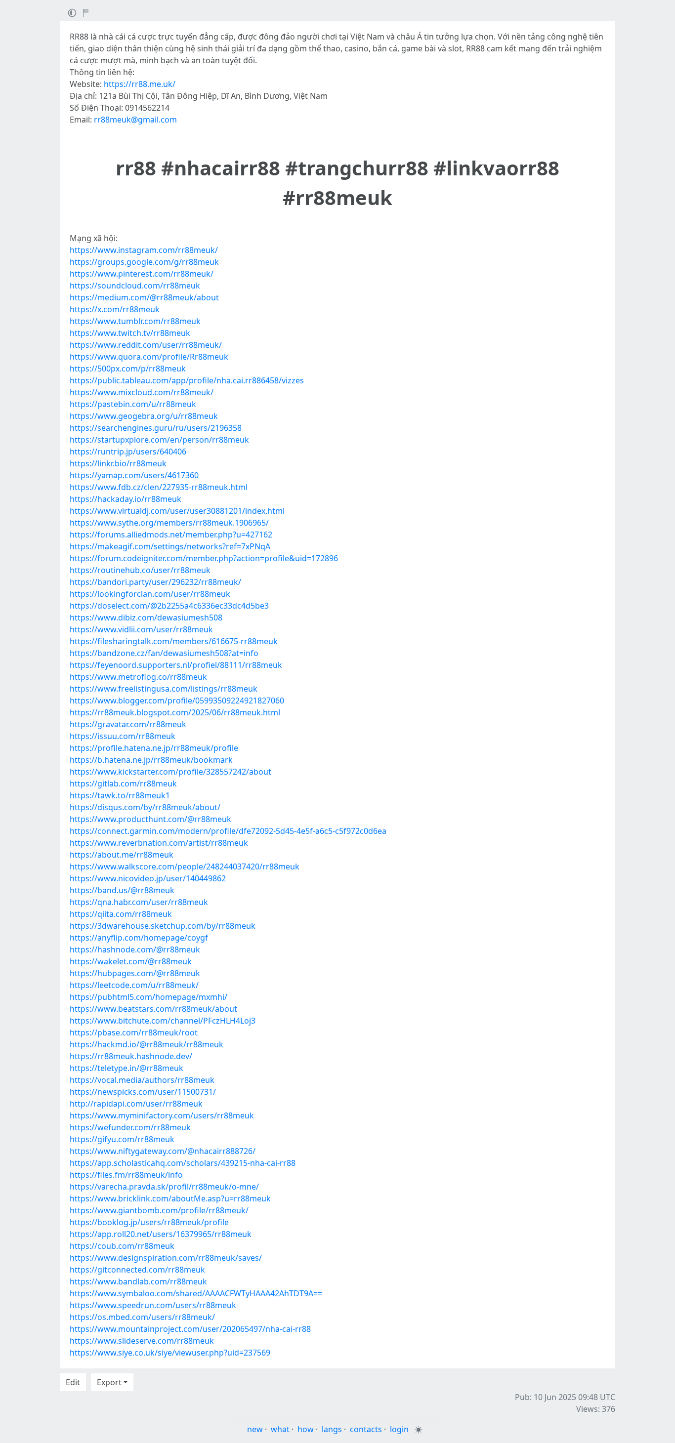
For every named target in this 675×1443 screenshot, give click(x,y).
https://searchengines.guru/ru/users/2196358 (156, 427)
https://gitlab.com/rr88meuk (123, 783)
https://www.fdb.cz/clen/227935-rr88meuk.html (159, 487)
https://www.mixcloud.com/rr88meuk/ (141, 392)
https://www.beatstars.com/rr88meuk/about (153, 1008)
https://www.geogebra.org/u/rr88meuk (144, 416)
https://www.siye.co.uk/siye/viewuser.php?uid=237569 (170, 1352)
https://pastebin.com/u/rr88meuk (133, 404)
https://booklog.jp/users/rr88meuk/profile (149, 1222)
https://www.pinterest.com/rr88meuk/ (141, 273)
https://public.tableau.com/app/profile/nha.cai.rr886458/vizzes (187, 380)
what (280, 1429)
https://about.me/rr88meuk (121, 854)
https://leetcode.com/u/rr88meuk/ (134, 985)
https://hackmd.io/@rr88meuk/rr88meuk (146, 1044)
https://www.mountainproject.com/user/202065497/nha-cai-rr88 (190, 1328)
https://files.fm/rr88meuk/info (126, 1174)
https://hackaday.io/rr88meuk (125, 499)
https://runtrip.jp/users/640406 (128, 451)
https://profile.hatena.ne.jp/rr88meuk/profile (154, 747)
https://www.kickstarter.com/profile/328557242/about (170, 771)
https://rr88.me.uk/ (139, 84)
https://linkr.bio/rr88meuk (118, 463)
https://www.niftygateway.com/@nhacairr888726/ (162, 1151)
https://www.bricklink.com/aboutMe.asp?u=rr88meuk (170, 1198)
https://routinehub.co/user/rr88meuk (140, 570)
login (399, 1429)
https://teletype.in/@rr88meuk (126, 1068)
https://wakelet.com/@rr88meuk (131, 961)
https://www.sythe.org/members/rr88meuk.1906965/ (169, 522)
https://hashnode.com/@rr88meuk (135, 949)
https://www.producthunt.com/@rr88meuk (150, 819)
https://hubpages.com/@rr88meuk (135, 973)
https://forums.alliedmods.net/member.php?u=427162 (171, 534)
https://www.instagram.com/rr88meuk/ (144, 250)
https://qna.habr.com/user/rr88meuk (139, 902)
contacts (366, 1429)
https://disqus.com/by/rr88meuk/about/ (145, 807)
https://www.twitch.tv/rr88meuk (130, 333)
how (305, 1429)
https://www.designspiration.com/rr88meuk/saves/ (166, 1257)
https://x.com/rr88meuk (115, 309)
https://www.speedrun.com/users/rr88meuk (153, 1305)
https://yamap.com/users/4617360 (134, 475)
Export (109, 1382)
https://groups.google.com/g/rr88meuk (144, 261)
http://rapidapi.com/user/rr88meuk (136, 1103)
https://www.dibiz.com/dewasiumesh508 (146, 617)
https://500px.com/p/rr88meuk (128, 368)
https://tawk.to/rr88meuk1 (120, 795)
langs (332, 1429)
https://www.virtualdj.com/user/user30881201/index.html (177, 510)
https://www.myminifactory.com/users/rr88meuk (162, 1115)
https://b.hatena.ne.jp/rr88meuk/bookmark (151, 759)
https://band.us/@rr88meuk (122, 890)
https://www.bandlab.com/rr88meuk (138, 1281)
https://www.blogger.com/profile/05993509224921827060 (177, 700)
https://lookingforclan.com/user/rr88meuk (150, 593)
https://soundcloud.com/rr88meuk (135, 285)
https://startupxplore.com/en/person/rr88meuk (159, 439)
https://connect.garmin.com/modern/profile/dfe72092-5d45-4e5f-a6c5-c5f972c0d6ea (228, 830)
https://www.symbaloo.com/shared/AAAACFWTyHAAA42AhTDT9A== (196, 1293)
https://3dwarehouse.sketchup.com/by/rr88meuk (162, 925)
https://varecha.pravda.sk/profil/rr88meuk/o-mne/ (164, 1186)
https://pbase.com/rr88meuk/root (134, 1032)
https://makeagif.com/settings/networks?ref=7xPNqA (170, 546)
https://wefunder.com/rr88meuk (130, 1127)
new (255, 1429)
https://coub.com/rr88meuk (122, 1245)
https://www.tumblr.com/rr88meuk (135, 321)
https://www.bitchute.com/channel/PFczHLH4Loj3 (162, 1020)
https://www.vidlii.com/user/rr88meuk (141, 629)
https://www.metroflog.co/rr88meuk (138, 676)
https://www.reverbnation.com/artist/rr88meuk (159, 842)
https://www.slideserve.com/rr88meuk (142, 1340)
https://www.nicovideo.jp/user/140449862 (148, 878)
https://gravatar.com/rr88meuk (128, 724)
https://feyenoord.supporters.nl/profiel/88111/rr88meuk (176, 665)
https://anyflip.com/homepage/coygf (139, 937)
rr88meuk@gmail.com (135, 119)
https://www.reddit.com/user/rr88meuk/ (146, 344)
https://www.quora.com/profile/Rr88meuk (149, 356)
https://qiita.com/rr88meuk (121, 913)
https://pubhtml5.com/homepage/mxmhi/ (148, 996)
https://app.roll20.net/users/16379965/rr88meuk (161, 1234)
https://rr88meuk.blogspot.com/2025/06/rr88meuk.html (175, 712)
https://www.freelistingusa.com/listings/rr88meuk (163, 688)
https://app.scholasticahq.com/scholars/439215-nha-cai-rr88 (182, 1162)
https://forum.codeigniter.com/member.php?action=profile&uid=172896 (204, 558)
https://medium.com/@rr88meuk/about (144, 297)
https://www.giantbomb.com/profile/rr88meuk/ (159, 1210)
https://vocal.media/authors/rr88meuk (142, 1079)
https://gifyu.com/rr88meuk (122, 1139)
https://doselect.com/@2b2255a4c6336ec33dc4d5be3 (169, 605)
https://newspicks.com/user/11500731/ (143, 1091)
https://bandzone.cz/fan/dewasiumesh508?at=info (164, 653)
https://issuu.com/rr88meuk (122, 736)
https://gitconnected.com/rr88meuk (137, 1269)
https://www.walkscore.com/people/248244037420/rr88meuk (184, 866)
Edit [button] (73, 1382)
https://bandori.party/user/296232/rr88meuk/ (155, 582)
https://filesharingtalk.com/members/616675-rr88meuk (174, 641)
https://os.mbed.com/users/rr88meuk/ (142, 1317)
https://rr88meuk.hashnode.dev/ (131, 1056)
